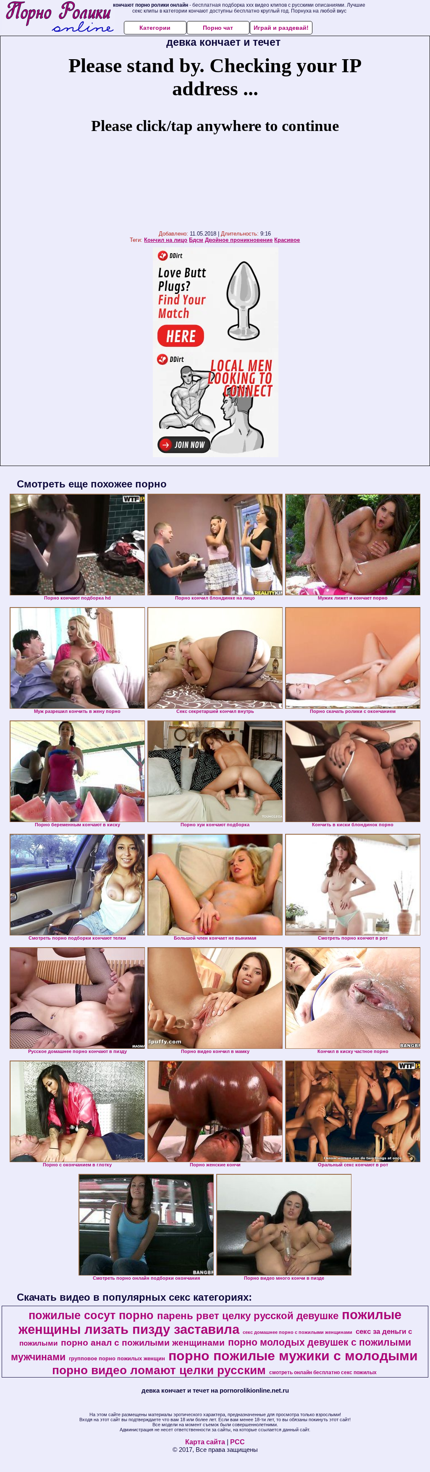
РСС (237, 1442)
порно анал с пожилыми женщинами (143, 1343)
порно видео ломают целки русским (159, 1370)
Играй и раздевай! (281, 27)
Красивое (287, 240)
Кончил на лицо (165, 240)
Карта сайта (205, 1442)
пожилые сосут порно (91, 1315)
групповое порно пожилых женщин (117, 1358)
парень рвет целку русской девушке (247, 1315)
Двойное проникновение (239, 240)
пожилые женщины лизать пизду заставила (210, 1321)
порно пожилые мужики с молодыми (293, 1355)
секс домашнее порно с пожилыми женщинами (297, 1332)
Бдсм (196, 240)
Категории (154, 27)
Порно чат (218, 27)
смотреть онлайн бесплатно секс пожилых (323, 1372)
